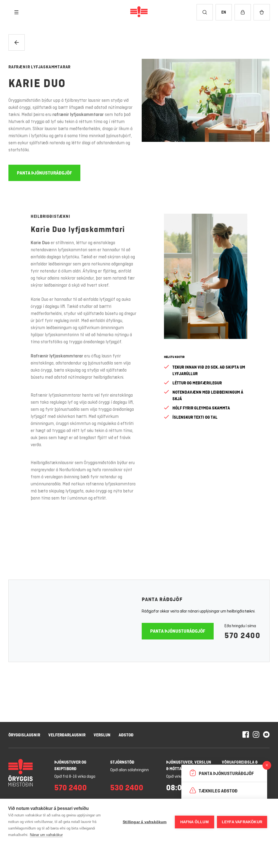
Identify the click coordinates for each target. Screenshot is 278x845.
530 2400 (126, 787)
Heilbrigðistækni (50, 216)
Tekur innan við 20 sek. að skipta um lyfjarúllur (208, 370)
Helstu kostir (174, 357)
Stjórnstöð (122, 762)
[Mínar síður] (243, 12)
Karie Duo (37, 83)
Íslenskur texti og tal (194, 417)
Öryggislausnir (24, 734)
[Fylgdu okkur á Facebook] (245, 735)
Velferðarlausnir (67, 734)
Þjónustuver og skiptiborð (70, 765)
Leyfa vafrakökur (242, 822)
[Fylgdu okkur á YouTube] (266, 735)
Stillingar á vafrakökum (145, 822)
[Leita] (205, 12)
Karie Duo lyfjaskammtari (78, 229)
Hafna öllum (194, 822)
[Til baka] (16, 42)
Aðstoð (126, 734)
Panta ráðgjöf (162, 599)
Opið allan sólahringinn (129, 770)
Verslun (102, 734)
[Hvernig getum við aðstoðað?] (267, 764)
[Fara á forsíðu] (139, 12)
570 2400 (242, 635)
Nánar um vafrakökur (46, 835)
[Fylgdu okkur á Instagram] (256, 735)
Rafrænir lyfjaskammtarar (39, 66)
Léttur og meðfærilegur (197, 382)
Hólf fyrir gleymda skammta (201, 408)
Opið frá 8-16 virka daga (74, 776)
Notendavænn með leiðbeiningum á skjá (207, 395)
